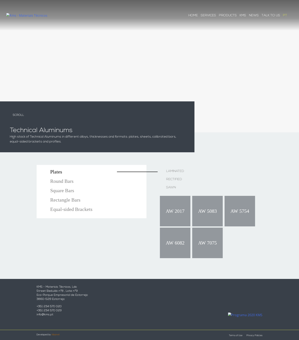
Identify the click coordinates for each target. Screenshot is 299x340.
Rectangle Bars (65, 200)
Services (208, 15)
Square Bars (62, 190)
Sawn (171, 187)
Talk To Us (271, 15)
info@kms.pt (45, 314)
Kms (243, 15)
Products (228, 15)
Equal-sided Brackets (71, 209)
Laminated (175, 171)
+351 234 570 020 (49, 306)
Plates (56, 171)
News (254, 15)
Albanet (55, 335)
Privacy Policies (254, 336)
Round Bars (61, 181)
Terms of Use (235, 336)
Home (193, 15)
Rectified (174, 179)
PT (285, 15)
